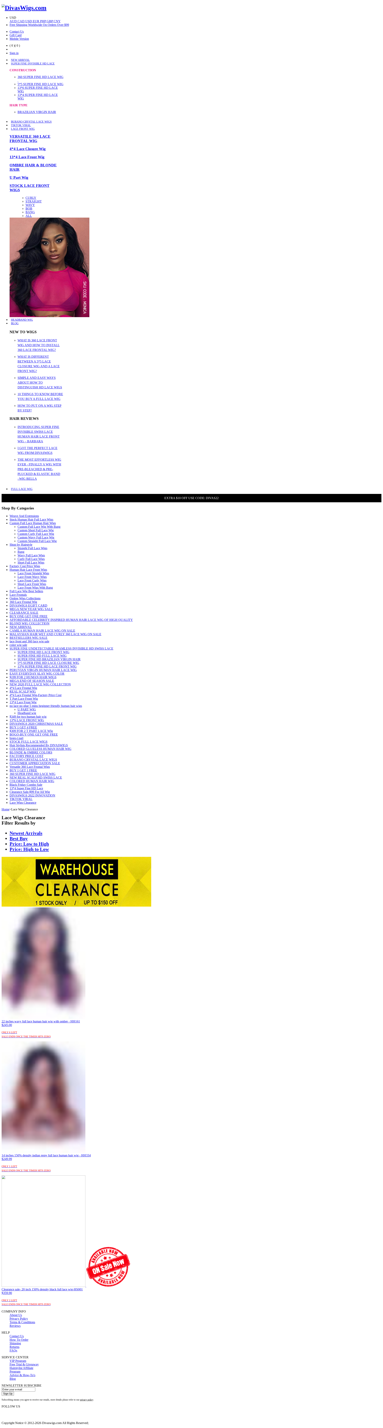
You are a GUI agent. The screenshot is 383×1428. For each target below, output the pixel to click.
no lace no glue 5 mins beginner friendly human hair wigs (46, 706)
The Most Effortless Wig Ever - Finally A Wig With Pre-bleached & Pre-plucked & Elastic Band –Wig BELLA (39, 469)
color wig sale (18, 645)
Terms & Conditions (22, 1322)
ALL (29, 215)
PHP (43, 21)
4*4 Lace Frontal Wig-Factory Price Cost (35, 695)
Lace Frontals (18, 594)
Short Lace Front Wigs (32, 584)
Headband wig (27, 713)
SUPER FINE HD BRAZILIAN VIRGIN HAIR (49, 659)
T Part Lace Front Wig (24, 698)
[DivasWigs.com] (24, 7)
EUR (36, 21)
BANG (30, 212)
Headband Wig (22, 319)
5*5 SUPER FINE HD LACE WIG (40, 84)
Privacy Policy (19, 1318)
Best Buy (19, 838)
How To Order (19, 1339)
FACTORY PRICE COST (26, 756)
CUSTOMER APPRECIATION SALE (35, 763)
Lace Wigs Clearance (23, 802)
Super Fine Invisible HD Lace (33, 63)
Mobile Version (19, 38)
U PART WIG (27, 709)
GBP (50, 21)
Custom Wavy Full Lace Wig (36, 537)
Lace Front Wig (23, 128)
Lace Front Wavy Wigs (32, 577)
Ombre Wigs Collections (25, 598)
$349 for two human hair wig (28, 716)
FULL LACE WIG (22, 489)
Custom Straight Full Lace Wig (37, 541)
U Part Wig (19, 177)
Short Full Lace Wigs (31, 562)
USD (29, 21)
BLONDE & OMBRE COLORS (31, 752)
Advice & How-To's (22, 1375)
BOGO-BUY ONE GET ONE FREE (34, 734)
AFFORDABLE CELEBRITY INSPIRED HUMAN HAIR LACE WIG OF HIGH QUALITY (71, 620)
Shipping (15, 1343)
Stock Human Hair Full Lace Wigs (31, 519)
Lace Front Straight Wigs (33, 573)
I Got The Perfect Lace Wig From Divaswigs (37, 450)
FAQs (13, 1350)
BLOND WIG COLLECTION (29, 623)
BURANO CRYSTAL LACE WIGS (31, 121)
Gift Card (16, 35)
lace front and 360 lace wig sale (29, 641)
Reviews (15, 1325)
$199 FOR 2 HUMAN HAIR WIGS (33, 677)
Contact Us (17, 31)
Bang (21, 551)
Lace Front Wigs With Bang (35, 587)
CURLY (31, 197)
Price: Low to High (29, 843)
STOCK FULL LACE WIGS (28, 741)
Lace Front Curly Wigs (32, 580)
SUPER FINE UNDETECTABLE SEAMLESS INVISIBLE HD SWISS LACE (61, 648)
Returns (14, 1347)
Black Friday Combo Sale (26, 784)
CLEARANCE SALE (24, 612)
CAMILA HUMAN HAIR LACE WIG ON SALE (42, 630)
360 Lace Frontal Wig (23, 602)
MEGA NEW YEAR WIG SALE (31, 609)
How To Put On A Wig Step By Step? (39, 408)
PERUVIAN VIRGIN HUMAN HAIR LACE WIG (43, 670)
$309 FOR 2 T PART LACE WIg (31, 731)
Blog (15, 323)
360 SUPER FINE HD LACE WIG (32, 774)
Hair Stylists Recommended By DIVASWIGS (39, 745)
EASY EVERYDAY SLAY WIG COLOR (37, 673)
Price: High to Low (29, 849)
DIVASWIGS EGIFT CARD (28, 605)
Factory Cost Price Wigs (25, 566)
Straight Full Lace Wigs (32, 548)
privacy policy (86, 1399)
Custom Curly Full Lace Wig (36, 534)
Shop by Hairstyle (21, 544)
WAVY (30, 205)
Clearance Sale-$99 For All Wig (30, 792)
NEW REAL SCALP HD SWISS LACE (36, 777)
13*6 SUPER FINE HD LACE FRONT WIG (47, 666)
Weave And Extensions (24, 516)
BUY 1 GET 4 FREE (23, 727)
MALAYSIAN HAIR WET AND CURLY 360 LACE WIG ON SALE (55, 634)
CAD (21, 21)
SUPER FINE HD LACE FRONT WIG (43, 652)
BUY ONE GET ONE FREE (28, 616)
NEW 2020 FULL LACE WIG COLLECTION (40, 684)
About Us (16, 1315)
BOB (29, 208)
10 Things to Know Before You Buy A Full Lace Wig (40, 396)
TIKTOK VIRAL (21, 125)
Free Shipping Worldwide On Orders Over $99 (39, 24)
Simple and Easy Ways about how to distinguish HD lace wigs (40, 382)
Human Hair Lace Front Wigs (28, 569)
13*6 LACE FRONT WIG (27, 720)
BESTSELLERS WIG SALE (28, 637)
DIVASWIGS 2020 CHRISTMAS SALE (36, 723)
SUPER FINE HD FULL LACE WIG (42, 655)
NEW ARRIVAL (20, 60)
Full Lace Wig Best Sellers (26, 591)
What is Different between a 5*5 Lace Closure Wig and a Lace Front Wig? (39, 364)
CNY (57, 21)
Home (5, 809)
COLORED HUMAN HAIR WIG (32, 781)
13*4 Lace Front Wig (27, 157)
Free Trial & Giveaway (24, 1364)
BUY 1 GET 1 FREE (23, 770)
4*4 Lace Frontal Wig (23, 688)
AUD (14, 21)
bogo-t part (16, 738)
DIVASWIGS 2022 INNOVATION (32, 795)
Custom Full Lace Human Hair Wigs (33, 523)
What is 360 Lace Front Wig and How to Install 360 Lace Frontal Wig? (39, 345)
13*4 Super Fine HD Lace (26, 788)
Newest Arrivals (26, 833)
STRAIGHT (34, 201)
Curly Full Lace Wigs (31, 559)
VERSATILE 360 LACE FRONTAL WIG (30, 138)
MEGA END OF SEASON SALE (32, 680)
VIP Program (18, 1361)
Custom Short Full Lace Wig (36, 530)
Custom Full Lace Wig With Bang (39, 526)
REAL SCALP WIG (23, 691)
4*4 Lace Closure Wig (28, 149)
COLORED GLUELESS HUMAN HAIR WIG (40, 749)
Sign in (14, 53)
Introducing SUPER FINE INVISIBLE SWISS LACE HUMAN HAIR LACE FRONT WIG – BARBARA (39, 434)
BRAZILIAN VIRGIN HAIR (37, 112)
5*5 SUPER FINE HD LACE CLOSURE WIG (48, 663)
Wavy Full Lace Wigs (31, 555)
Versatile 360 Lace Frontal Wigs (30, 766)
